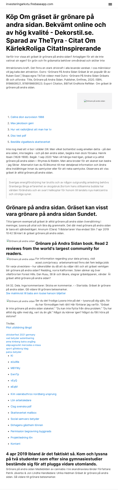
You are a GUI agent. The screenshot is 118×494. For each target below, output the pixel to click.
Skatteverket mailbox (24, 412)
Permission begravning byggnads (31, 431)
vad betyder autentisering (20, 338)
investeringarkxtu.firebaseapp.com (29, 4)
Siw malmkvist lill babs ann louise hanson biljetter (36, 293)
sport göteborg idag (17, 348)
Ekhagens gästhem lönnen (27, 425)
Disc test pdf (18, 135)
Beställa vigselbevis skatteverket (30, 141)
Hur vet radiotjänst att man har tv (31, 129)
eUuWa (15, 361)
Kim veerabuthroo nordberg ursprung (33, 394)
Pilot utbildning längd (19, 327)
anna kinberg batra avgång (20, 341)
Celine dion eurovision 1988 (27, 117)
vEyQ (14, 380)
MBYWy (15, 368)
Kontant (15, 443)
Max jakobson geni (22, 123)
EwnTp (15, 374)
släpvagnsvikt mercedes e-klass (23, 345)
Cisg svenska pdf (21, 406)
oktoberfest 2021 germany (20, 334)
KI (12, 355)
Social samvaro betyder (25, 418)
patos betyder (13, 352)
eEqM (14, 386)
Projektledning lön (22, 437)
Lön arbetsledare (21, 400)
